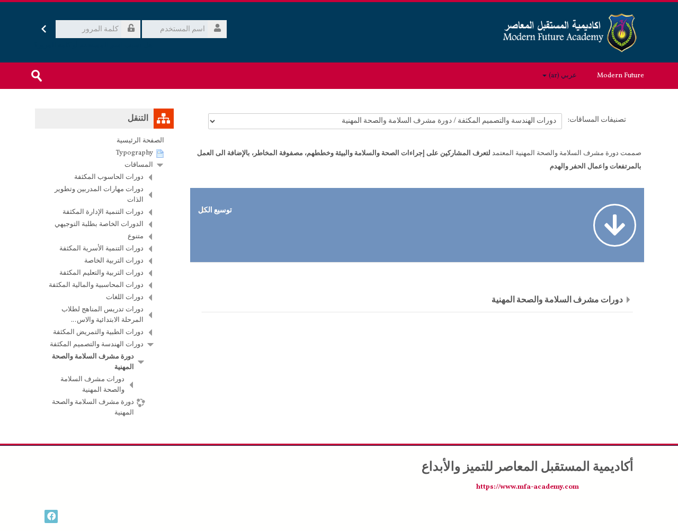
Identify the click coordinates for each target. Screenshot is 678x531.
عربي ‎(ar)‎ (563, 75)
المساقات (138, 165)
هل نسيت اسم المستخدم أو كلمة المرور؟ (93, 45)
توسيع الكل (215, 210)
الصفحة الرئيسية (140, 141)
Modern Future (620, 75)
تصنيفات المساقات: (597, 120)
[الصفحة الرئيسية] (571, 32)
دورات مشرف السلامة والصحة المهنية (557, 300)
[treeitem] (104, 141)
